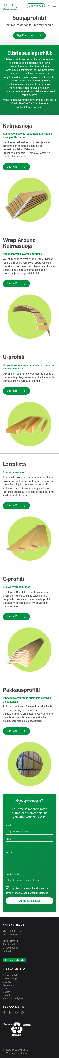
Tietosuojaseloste (16, 1053)
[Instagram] (22, 1012)
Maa (8, 838)
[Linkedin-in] (10, 1012)
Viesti (9, 852)
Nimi (8, 825)
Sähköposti (12, 874)
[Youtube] (16, 1012)
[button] (49, 6)
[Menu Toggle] (54, 5)
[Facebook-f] (4, 1012)
